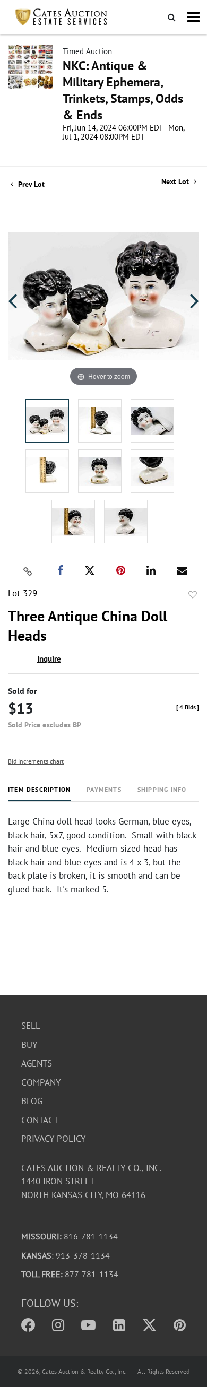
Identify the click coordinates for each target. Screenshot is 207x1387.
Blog (31, 1101)
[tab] (39, 793)
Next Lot (176, 181)
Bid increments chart (36, 761)
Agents (36, 1063)
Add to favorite (192, 595)
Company (41, 1082)
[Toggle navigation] (193, 17)
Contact (39, 1120)
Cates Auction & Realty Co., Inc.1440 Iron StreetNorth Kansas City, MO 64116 (91, 1181)
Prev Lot (30, 184)
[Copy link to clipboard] (28, 571)
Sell (30, 1025)
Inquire (49, 659)
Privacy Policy (53, 1139)
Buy (29, 1045)
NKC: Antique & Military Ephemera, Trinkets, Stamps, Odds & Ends (123, 90)
